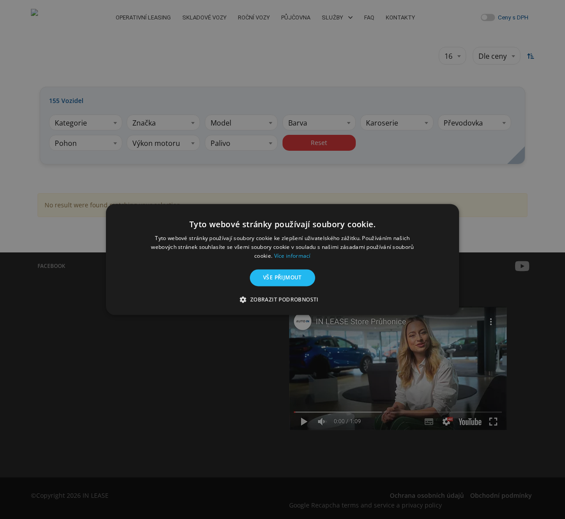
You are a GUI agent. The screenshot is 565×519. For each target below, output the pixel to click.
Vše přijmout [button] (282, 277)
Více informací (292, 256)
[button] (282, 299)
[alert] (282, 259)
